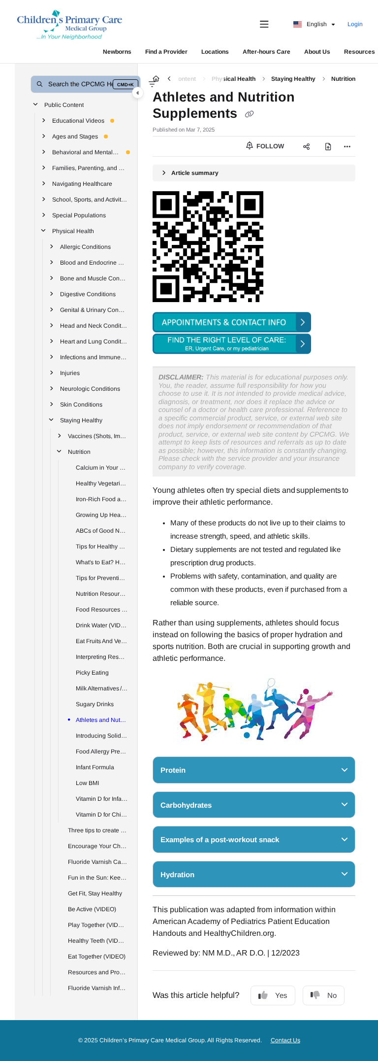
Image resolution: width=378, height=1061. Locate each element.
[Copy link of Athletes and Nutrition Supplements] (249, 114)
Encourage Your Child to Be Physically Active (98, 845)
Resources (359, 51)
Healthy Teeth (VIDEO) (98, 940)
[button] (86, 84)
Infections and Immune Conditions (94, 356)
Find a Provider (166, 51)
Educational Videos (78, 120)
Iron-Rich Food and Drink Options (102, 498)
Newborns (117, 51)
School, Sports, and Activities (90, 199)
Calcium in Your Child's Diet (102, 467)
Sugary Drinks (95, 703)
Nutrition (79, 451)
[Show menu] (264, 25)
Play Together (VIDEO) (98, 924)
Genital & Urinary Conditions (94, 309)
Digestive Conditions (88, 293)
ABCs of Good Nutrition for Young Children (102, 530)
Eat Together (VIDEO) (97, 956)
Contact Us (285, 1040)
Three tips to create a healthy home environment (98, 829)
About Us (317, 51)
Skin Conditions (81, 404)
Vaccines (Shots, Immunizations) (98, 435)
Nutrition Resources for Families (102, 593)
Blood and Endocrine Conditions (94, 262)
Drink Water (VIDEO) (102, 624)
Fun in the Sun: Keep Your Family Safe (98, 877)
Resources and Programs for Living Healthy (98, 971)
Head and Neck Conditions (94, 325)
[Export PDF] (328, 146)
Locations (215, 51)
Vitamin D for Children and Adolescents (102, 814)
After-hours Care (266, 51)
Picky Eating (92, 672)
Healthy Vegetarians (102, 482)
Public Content (64, 104)
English (316, 24)
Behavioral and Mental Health (86, 151)
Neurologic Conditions (90, 388)
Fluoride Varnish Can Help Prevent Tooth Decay (98, 861)
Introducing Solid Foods (102, 735)
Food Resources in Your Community (102, 609)
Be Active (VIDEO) (92, 908)
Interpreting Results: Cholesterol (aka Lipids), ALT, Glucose (102, 656)
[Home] (70, 24)
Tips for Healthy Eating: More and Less (102, 546)
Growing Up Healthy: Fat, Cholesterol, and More (102, 514)
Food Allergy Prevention (102, 751)
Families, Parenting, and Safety (90, 167)
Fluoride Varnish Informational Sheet (98, 987)
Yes (281, 995)
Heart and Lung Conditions (94, 341)
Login (355, 24)
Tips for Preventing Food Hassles (102, 577)
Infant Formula (95, 766)
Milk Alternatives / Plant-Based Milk (102, 688)
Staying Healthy (81, 419)
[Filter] (152, 84)
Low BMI (87, 782)
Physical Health (73, 230)
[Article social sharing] (306, 146)
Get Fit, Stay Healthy (95, 893)
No (332, 995)
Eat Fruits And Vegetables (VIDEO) (102, 640)
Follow (269, 146)
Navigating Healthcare (82, 183)
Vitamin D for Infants (102, 798)
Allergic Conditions (85, 246)
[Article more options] (347, 146)
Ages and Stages (75, 136)
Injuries (70, 372)
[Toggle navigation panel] (138, 93)
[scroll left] (169, 79)
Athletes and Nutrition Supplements (102, 719)
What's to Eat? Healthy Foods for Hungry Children (102, 561)
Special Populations (79, 214)
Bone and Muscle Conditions (94, 277)
